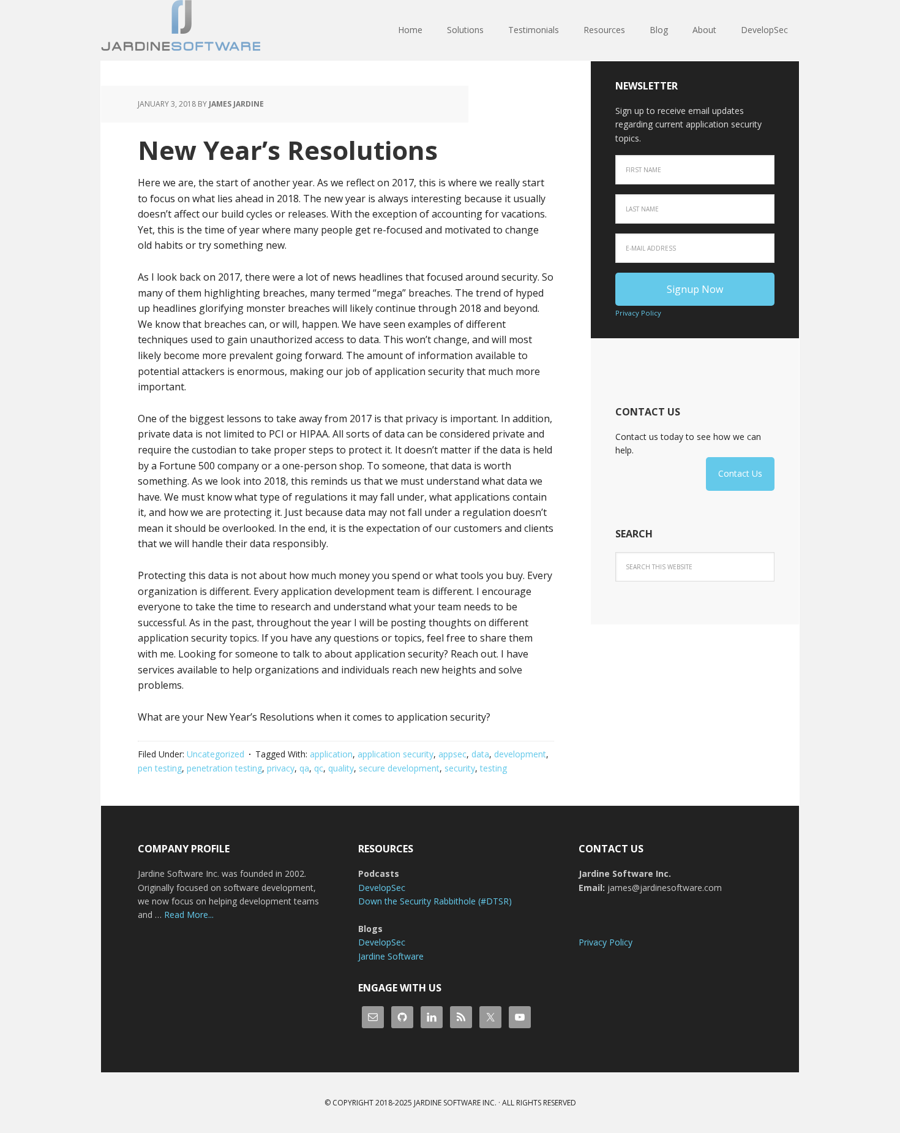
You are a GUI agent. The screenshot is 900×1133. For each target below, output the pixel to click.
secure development (399, 768)
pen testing (160, 768)
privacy (280, 768)
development (520, 754)
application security (395, 754)
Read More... (189, 914)
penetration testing (224, 768)
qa (304, 768)
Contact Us (740, 473)
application (331, 754)
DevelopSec (381, 887)
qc (318, 768)
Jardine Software (180, 30)
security (459, 768)
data (480, 754)
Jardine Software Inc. (455, 1102)
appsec (452, 754)
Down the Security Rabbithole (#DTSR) (435, 901)
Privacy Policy (638, 312)
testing (493, 768)
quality (341, 768)
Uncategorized (215, 754)
